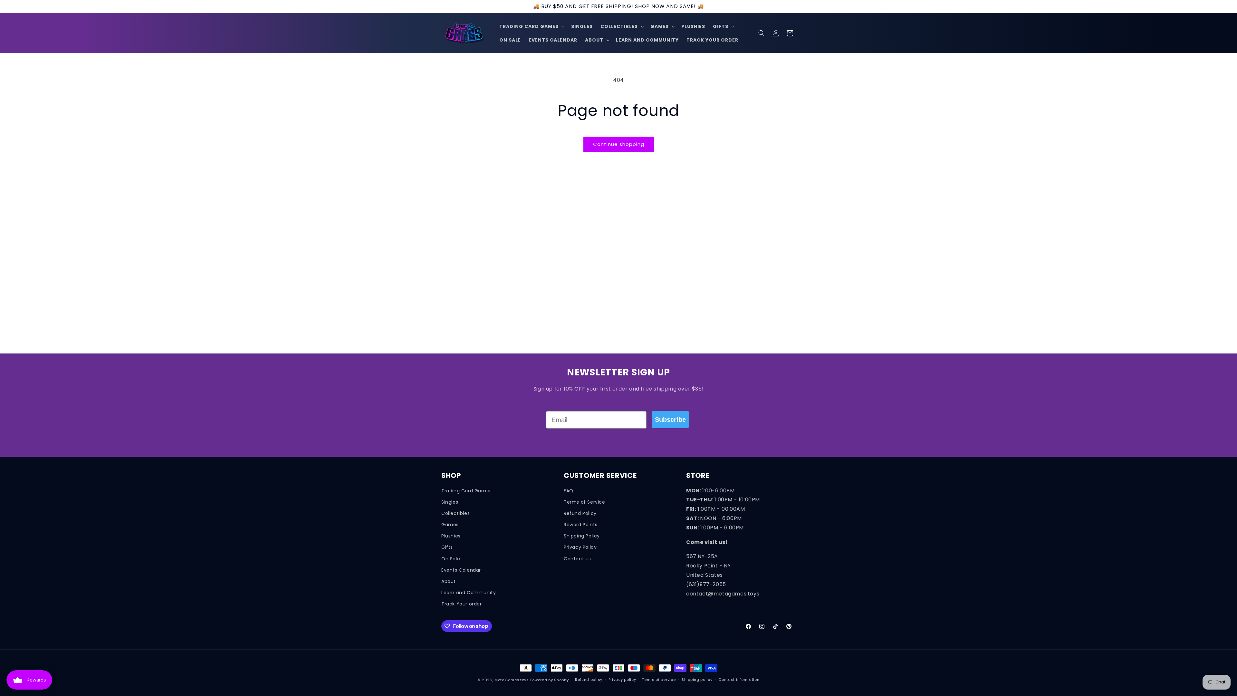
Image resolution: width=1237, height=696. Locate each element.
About (448, 581)
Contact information (738, 679)
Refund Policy (580, 513)
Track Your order (461, 604)
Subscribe (670, 419)
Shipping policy (697, 679)
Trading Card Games (466, 491)
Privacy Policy (580, 547)
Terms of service (659, 679)
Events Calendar (461, 570)
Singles (449, 502)
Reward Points (581, 524)
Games (450, 524)
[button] (531, 26)
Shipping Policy (582, 536)
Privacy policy (622, 679)
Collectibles (455, 513)
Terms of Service (584, 502)
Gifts (447, 547)
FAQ (568, 491)
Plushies (451, 536)
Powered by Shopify (549, 679)
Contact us (577, 559)
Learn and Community (468, 592)
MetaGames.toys (511, 679)
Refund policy (588, 679)
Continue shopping (618, 144)
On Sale (450, 559)
